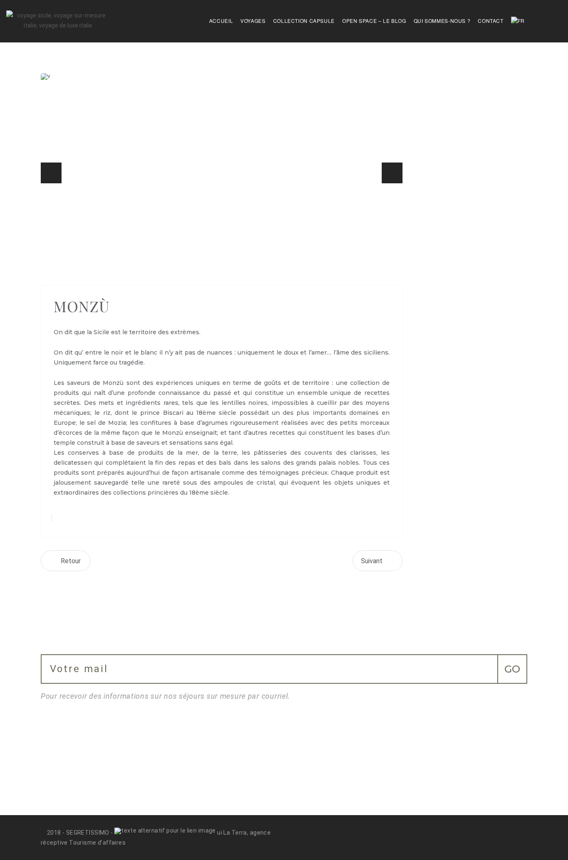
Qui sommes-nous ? (442, 20)
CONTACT (490, 20)
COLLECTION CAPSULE (304, 20)
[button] (51, 173)
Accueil (221, 20)
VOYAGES (252, 20)
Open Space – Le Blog (374, 20)
